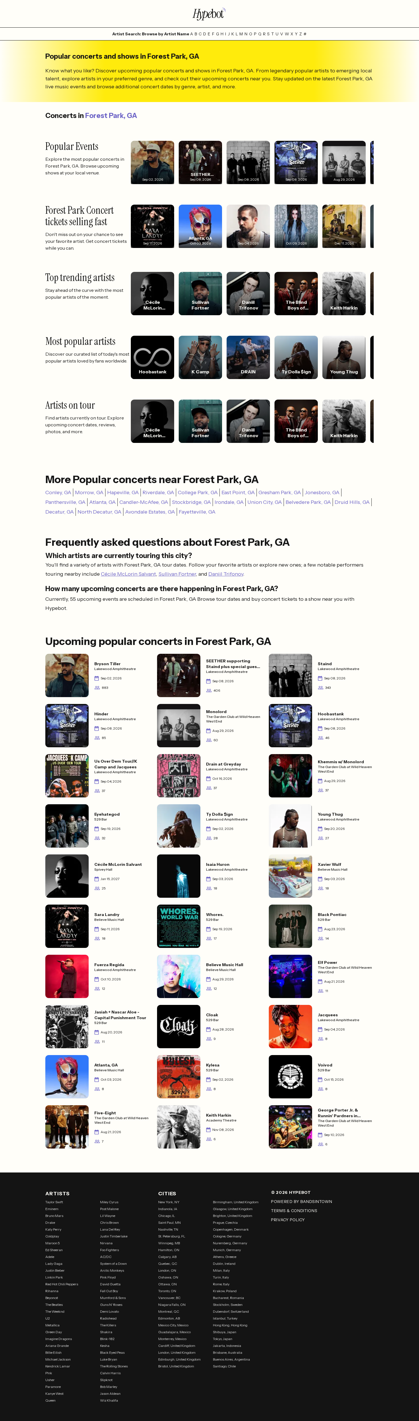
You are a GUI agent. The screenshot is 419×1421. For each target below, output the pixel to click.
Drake (50, 1222)
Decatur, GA (59, 512)
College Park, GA (198, 492)
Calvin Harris (110, 1373)
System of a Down (113, 1263)
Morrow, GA (89, 492)
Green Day (53, 1332)
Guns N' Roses (111, 1304)
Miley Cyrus (109, 1202)
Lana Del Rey (110, 1229)
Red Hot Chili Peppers (61, 1284)
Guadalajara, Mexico (174, 1332)
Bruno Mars (54, 1216)
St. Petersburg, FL (171, 1236)
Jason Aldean (110, 1393)
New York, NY (169, 1202)
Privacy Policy (288, 1219)
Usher (50, 1380)
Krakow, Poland (225, 1291)
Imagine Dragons (58, 1339)
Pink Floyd (108, 1277)
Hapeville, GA (123, 492)
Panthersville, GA (65, 502)
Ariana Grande (57, 1345)
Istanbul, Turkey (225, 1318)
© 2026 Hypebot (291, 1192)
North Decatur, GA (99, 512)
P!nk (48, 1373)
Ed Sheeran (54, 1250)
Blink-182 (107, 1339)
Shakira (106, 1332)
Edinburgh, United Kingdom (179, 1359)
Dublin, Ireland (224, 1263)
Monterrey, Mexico (172, 1339)
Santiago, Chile (224, 1366)
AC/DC (105, 1257)
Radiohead (108, 1318)
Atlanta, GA (102, 502)
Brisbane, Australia (227, 1352)
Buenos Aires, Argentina (231, 1359)
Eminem (51, 1209)
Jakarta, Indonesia (227, 1345)
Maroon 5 (52, 1243)
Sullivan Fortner (177, 574)
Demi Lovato (109, 1311)
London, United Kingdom (177, 1352)
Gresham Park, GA (280, 492)
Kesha (104, 1345)
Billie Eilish (53, 1352)
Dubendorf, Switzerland (231, 1311)
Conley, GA (58, 492)
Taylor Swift (54, 1202)
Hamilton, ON (168, 1250)
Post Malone (109, 1209)
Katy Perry (53, 1229)
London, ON (167, 1270)
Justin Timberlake (113, 1236)
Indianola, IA (167, 1209)
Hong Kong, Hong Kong (230, 1325)
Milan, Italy (221, 1270)
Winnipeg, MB (169, 1243)
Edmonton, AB (169, 1318)
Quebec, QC (167, 1263)
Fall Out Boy (109, 1291)
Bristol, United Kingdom (176, 1366)
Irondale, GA (229, 502)
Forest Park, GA (111, 115)
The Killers (108, 1325)
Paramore (53, 1387)
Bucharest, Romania (228, 1298)
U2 (47, 1318)
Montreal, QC (168, 1311)
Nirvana (106, 1243)
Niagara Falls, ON (172, 1304)
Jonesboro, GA (322, 492)
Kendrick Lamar (57, 1366)
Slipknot (106, 1380)
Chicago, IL (166, 1216)
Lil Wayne (107, 1216)
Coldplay (52, 1236)
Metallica (52, 1325)
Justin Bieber (55, 1270)
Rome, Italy (221, 1284)
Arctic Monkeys (112, 1270)
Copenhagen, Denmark (231, 1229)
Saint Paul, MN (169, 1222)
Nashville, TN (168, 1229)
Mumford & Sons (113, 1298)
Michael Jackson (58, 1359)
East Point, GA (238, 492)
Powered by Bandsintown (301, 1201)
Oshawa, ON (168, 1277)
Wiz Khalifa (109, 1400)
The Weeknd (54, 1311)
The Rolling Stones (114, 1366)
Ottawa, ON (167, 1284)
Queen (50, 1400)
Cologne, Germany (227, 1236)
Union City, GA (264, 502)
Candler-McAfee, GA (143, 502)
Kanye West (54, 1393)
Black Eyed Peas (112, 1352)
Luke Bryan (108, 1359)
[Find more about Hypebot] (209, 13)
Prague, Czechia (225, 1222)
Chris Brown (109, 1222)
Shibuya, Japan (224, 1332)
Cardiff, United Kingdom (176, 1345)
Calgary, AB (167, 1257)
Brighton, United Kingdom (232, 1216)
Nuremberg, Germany (230, 1243)
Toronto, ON (167, 1291)
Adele (49, 1257)
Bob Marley (108, 1387)
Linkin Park (54, 1277)
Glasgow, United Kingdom (233, 1209)
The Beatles (54, 1304)
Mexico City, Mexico (173, 1325)
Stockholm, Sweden (228, 1304)
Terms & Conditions (294, 1210)
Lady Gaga (53, 1263)
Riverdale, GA (158, 492)
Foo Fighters (109, 1250)
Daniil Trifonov (225, 574)
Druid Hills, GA (352, 502)
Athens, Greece (224, 1257)
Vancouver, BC (169, 1298)
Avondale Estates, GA (150, 512)
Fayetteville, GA (197, 512)
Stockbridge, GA (191, 502)
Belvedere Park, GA (308, 502)
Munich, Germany (227, 1250)
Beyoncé (51, 1298)
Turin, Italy (221, 1277)
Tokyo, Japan (222, 1339)
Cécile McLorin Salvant (128, 574)
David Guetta (110, 1284)
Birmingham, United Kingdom (236, 1202)
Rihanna (51, 1291)
